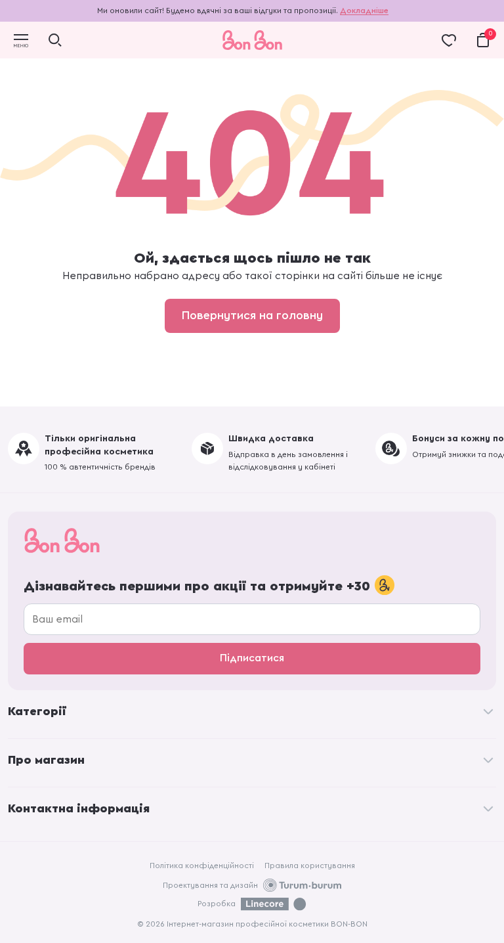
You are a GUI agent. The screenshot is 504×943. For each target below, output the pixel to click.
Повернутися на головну (252, 315)
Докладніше (364, 10)
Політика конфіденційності (202, 865)
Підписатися (252, 658)
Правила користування (309, 865)
